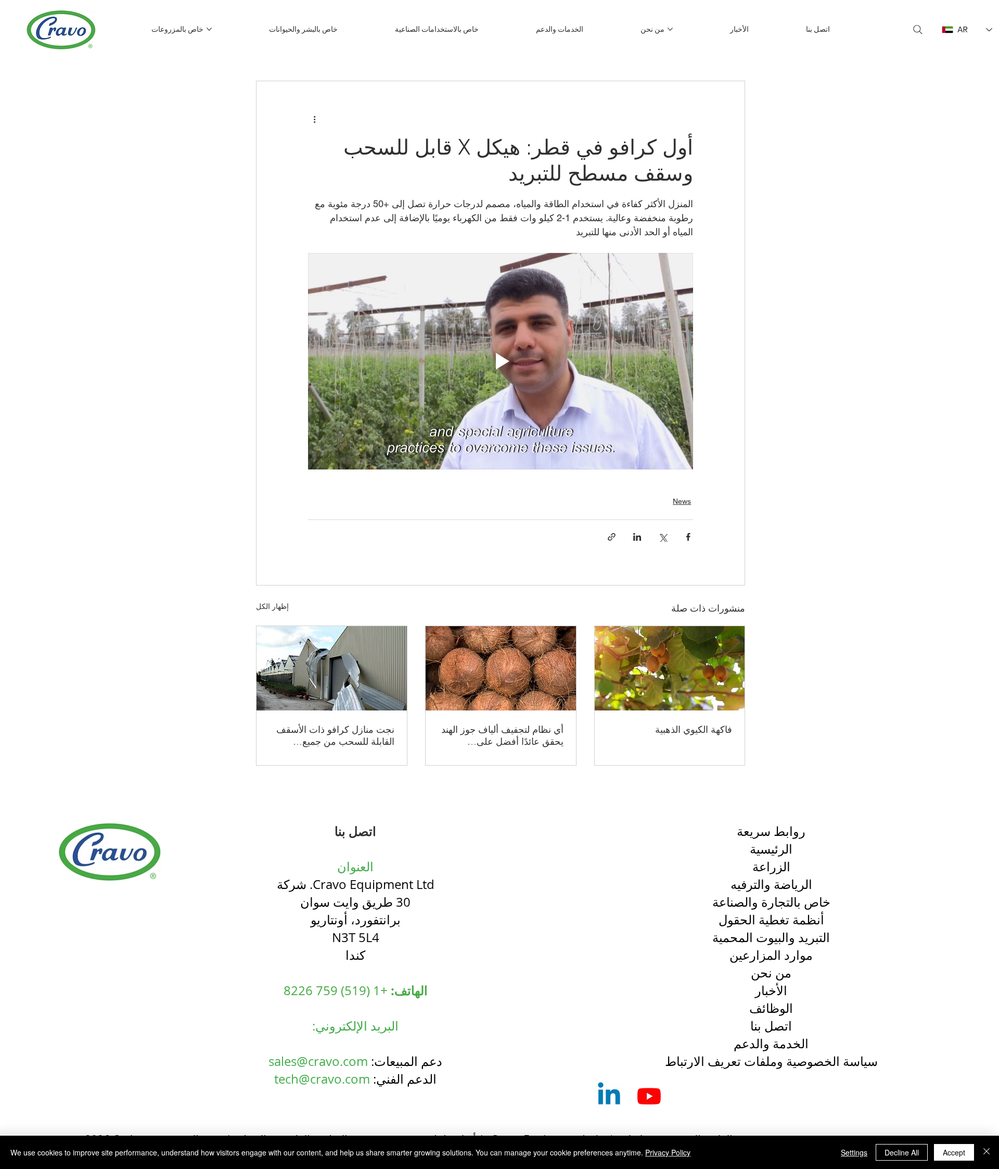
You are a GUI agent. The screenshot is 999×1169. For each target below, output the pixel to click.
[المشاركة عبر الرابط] (612, 537)
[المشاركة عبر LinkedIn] (637, 537)
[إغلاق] (986, 1152)
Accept (954, 1152)
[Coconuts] (501, 668)
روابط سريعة (771, 830)
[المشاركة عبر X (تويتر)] (663, 537)
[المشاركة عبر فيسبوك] (688, 537)
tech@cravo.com (322, 1079)
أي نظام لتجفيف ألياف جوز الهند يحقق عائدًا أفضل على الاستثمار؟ (502, 735)
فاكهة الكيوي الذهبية (693, 729)
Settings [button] (854, 1152)
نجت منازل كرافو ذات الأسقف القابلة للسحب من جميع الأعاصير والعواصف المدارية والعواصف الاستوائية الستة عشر (332, 735)
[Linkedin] (609, 1096)
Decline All (902, 1152)
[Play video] (500, 361)
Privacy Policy (667, 1152)
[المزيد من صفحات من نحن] (670, 29)
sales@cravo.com (318, 1061)
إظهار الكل (272, 606)
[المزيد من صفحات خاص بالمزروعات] (209, 29)
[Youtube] (649, 1096)
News (682, 501)
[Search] (918, 30)
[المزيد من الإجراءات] (314, 118)
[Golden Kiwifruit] (670, 668)
